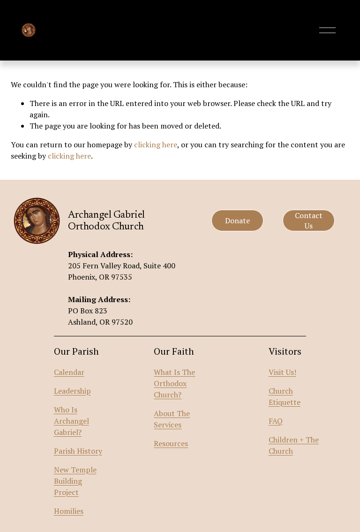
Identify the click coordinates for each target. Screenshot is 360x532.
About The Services (172, 419)
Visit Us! (282, 372)
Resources (171, 443)
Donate (237, 220)
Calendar (69, 372)
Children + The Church (294, 445)
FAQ (276, 421)
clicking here (155, 144)
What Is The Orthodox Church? (174, 383)
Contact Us (308, 220)
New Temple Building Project (75, 480)
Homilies (68, 511)
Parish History (78, 451)
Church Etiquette (284, 396)
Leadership (72, 391)
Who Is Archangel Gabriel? (71, 420)
